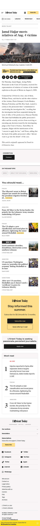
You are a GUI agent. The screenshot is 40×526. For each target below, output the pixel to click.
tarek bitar (33, 173)
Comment (9, 157)
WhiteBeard (14, 519)
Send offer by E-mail (20, 327)
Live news (7, 19)
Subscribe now (20, 321)
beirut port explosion (18, 173)
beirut (5, 173)
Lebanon (17, 19)
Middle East (28, 19)
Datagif (9, 518)
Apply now (20, 346)
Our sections (6, 429)
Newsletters (6, 433)
